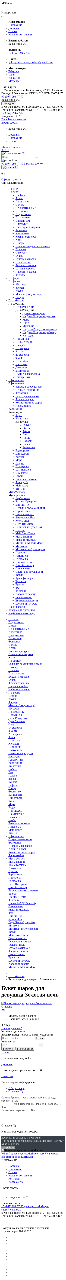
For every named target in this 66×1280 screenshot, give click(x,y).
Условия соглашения (20, 34)
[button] (9, 122)
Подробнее (8, 1147)
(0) (3, 1009)
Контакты (14, 1178)
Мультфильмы (17, 858)
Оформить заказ (11, 179)
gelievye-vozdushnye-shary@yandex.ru (30, 62)
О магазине (15, 24)
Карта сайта (15, 1181)
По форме (14, 692)
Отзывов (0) (15, 1091)
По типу (13, 619)
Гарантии (7, 1076)
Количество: (8, 1041)
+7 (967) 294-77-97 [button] (12, 1206)
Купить (39, 1038)
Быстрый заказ (25, 1048)
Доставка (14, 28)
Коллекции (15, 762)
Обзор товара (16, 1088)
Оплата (12, 31)
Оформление (16, 836)
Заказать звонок (33, 163)
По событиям (16, 711)
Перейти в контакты (13, 119)
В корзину (8, 1048)
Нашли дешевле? (11, 1028)
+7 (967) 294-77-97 (19, 52)
